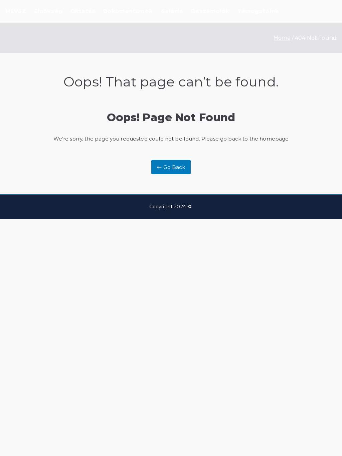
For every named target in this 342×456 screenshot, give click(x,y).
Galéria (172, 11)
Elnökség (48, 11)
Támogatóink (258, 11)
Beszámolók (210, 11)
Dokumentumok (128, 11)
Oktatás (82, 11)
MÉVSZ (15, 11)
